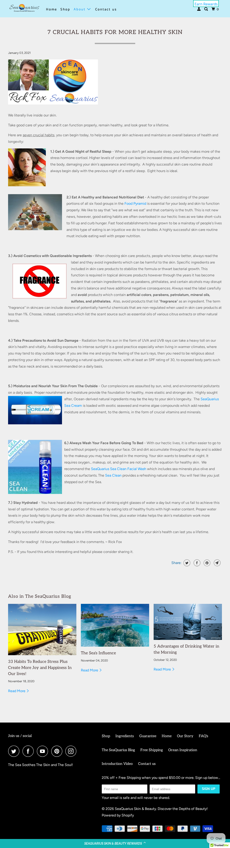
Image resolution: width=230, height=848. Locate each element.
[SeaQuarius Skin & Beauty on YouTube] (43, 751)
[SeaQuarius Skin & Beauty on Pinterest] (57, 751)
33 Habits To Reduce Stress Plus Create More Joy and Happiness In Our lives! (40, 667)
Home (51, 9)
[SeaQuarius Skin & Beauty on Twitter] (15, 751)
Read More (17, 691)
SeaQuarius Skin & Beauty (135, 809)
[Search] (206, 9)
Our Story (185, 736)
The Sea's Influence (98, 653)
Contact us (106, 9)
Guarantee (147, 736)
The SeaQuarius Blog (118, 750)
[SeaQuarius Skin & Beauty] (24, 8)
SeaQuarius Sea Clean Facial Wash (118, 469)
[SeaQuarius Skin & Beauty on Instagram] (72, 751)
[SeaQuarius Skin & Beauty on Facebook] (29, 751)
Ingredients (124, 736)
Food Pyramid (135, 203)
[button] (115, 843)
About (80, 9)
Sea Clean (113, 475)
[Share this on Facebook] (196, 562)
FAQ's (203, 736)
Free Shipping (151, 750)
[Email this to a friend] (217, 562)
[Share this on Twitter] (186, 562)
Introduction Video (117, 764)
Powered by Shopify (118, 815)
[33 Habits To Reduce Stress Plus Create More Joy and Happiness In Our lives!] (42, 629)
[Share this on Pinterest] (206, 562)
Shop (65, 9)
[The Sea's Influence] (115, 625)
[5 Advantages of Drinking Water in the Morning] (188, 622)
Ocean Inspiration (182, 750)
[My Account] (199, 9)
